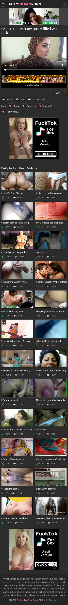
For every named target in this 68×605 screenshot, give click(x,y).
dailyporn (24, 4)
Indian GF (48, 106)
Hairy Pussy (12, 111)
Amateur (31, 106)
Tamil (16, 106)
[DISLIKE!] (64, 92)
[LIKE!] (51, 92)
